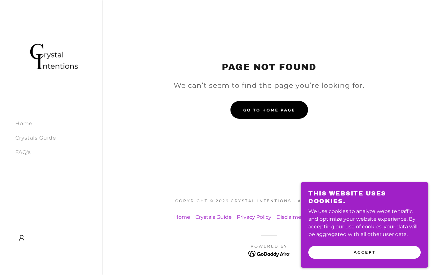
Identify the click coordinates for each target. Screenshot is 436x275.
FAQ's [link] (23, 152)
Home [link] (24, 123)
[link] (51, 57)
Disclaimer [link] (289, 217)
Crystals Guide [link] (35, 138)
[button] (21, 238)
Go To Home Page (269, 110)
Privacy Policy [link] (254, 217)
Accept (365, 252)
